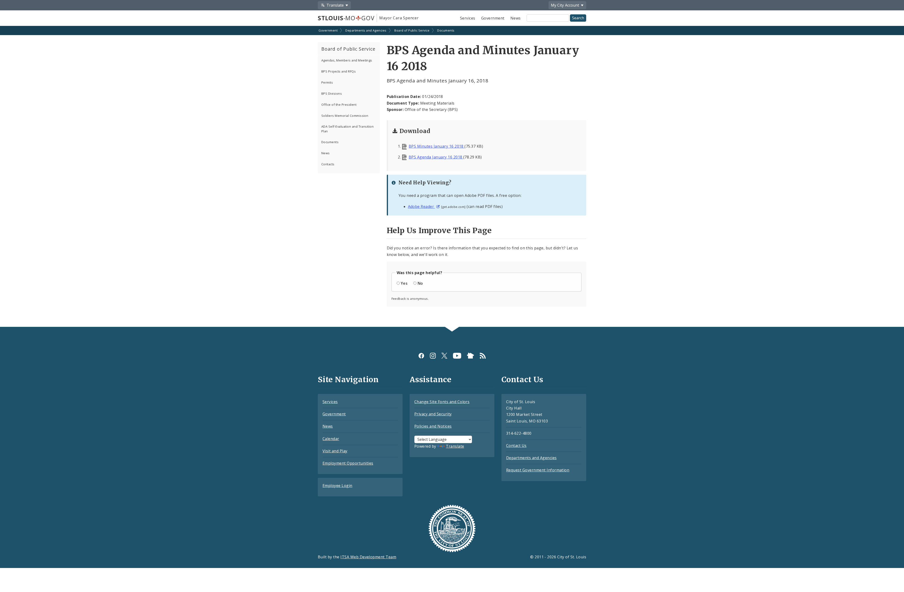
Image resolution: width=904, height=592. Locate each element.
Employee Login (337, 485)
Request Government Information (537, 470)
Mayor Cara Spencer (399, 17)
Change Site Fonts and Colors (441, 401)
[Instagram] (433, 356)
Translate (455, 446)
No (420, 283)
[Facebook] (421, 356)
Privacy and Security (433, 414)
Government (492, 18)
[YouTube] (457, 356)
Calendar (331, 438)
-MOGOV (346, 18)
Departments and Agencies (366, 30)
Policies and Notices (433, 426)
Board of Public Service (411, 30)
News (515, 18)
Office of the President (338, 104)
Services (467, 18)
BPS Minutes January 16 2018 (436, 146)
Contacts (328, 164)
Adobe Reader (421, 206)
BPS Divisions (331, 93)
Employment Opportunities (348, 463)
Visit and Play (335, 451)
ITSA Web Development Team (368, 557)
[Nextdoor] (470, 356)
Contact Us (516, 445)
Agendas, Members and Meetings (346, 60)
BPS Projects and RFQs (338, 71)
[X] (444, 356)
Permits (327, 82)
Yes (404, 283)
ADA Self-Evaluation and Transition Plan (347, 128)
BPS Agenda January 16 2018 (436, 157)
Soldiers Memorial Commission (344, 116)
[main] (452, 177)
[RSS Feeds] (483, 356)
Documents (445, 30)
